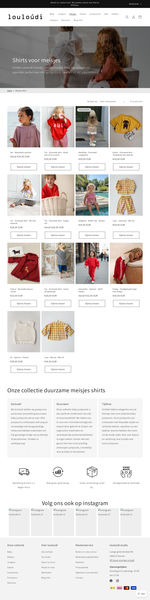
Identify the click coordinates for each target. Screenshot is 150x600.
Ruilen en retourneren (86, 551)
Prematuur (12, 577)
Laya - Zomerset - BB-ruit (123, 221)
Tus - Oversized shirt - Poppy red (56, 222)
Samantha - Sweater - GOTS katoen (91, 290)
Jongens (11, 562)
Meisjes (10, 557)
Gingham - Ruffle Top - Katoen (92, 221)
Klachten (80, 562)
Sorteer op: (92, 101)
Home (9, 90)
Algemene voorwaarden (87, 572)
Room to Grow (48, 562)
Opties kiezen (24, 166)
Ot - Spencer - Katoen (19, 357)
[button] (52, 14)
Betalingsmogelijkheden (87, 557)
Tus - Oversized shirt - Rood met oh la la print (56, 153)
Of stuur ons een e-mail (122, 560)
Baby (9, 551)
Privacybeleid (82, 567)
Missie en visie (48, 567)
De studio (46, 557)
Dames (10, 567)
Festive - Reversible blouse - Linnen (22, 290)
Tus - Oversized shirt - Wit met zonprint (23, 222)
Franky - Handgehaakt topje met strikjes (125, 290)
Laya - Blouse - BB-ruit (54, 357)
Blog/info (45, 577)
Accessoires (12, 572)
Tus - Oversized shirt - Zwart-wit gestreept (56, 290)
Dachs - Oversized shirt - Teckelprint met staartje (123, 153)
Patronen (11, 582)
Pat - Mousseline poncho (20, 152)
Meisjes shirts (20, 90)
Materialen (46, 572)
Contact (79, 577)
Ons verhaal (47, 551)
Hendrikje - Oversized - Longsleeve (88, 153)
